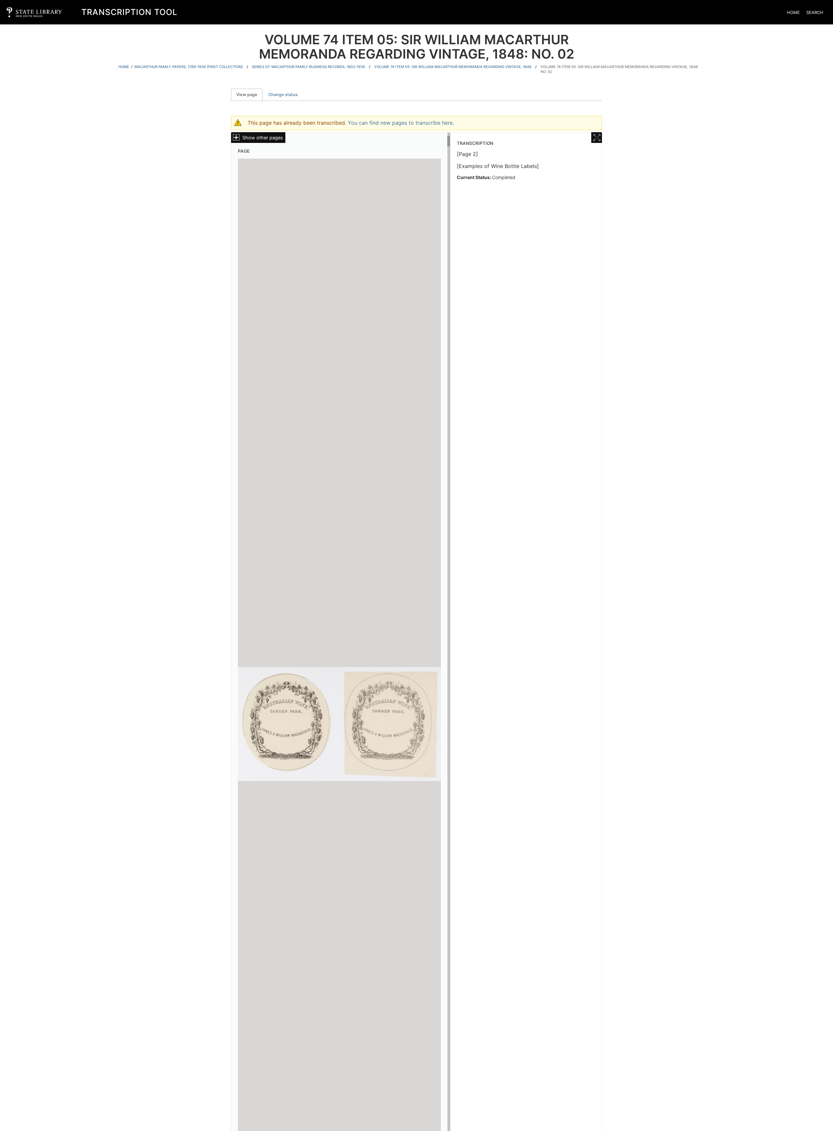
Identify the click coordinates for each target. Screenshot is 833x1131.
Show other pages (262, 137)
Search (814, 12)
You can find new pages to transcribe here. (401, 122)
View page (249, 94)
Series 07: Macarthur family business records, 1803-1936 (308, 66)
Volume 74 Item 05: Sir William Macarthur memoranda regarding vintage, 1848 (452, 66)
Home (793, 12)
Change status (283, 94)
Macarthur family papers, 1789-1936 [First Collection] (188, 66)
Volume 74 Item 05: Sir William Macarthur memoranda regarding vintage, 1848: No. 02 (619, 69)
